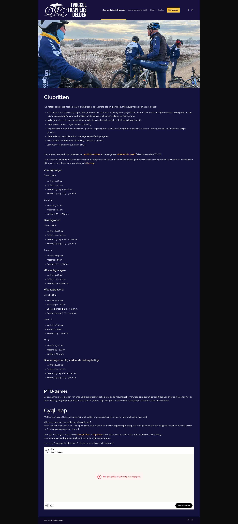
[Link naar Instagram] (192, 10)
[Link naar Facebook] (188, 10)
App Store (98, 434)
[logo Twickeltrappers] (68, 10)
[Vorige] (40, 54)
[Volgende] (198, 54)
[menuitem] (113, 10)
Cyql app (90, 163)
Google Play (83, 434)
